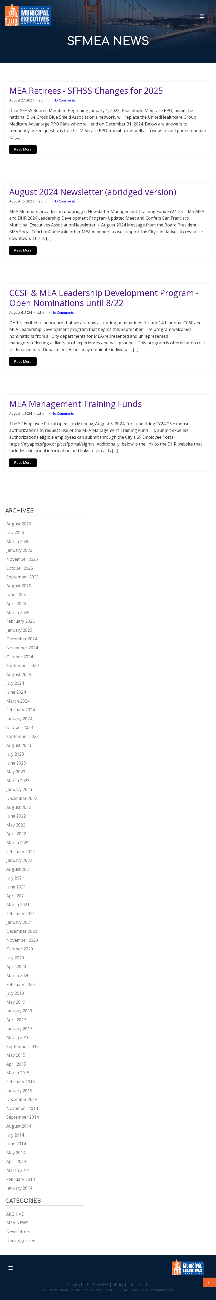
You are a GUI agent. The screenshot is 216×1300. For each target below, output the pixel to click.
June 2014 (16, 1144)
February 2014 (20, 1179)
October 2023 (19, 727)
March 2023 (18, 781)
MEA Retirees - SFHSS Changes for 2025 (86, 91)
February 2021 (20, 913)
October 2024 (19, 657)
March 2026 (18, 541)
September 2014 (22, 1117)
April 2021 (16, 896)
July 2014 (15, 1135)
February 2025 (20, 621)
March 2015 (18, 1073)
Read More (23, 149)
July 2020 (15, 958)
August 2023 (18, 745)
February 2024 (20, 710)
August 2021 (18, 869)
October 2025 (19, 568)
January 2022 (19, 860)
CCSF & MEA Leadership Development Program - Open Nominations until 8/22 (104, 298)
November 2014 (22, 1108)
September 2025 (22, 577)
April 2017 (16, 1020)
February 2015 (20, 1082)
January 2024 (19, 719)
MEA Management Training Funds (75, 404)
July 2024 (15, 683)
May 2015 (15, 1055)
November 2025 (22, 559)
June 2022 (16, 816)
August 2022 (18, 807)
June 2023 (16, 763)
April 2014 (16, 1161)
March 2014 (18, 1170)
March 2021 (18, 904)
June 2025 (16, 594)
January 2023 (19, 789)
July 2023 (15, 754)
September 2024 (22, 665)
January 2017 (19, 1029)
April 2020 (16, 966)
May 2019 (15, 1002)
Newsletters (18, 1232)
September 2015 (22, 1046)
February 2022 (20, 851)
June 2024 (16, 692)
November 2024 (22, 648)
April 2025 (16, 603)
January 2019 (19, 1011)
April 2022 (16, 834)
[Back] (210, 1282)
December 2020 (21, 931)
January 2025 (19, 630)
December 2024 (21, 639)
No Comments (64, 100)
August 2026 (18, 524)
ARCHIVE (15, 1214)
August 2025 (18, 586)
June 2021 (16, 887)
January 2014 (19, 1188)
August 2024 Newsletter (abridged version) (92, 192)
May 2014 (15, 1153)
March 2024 (18, 701)
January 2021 (19, 922)
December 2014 (21, 1099)
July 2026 (15, 532)
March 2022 (18, 842)
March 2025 (18, 612)
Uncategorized (20, 1241)
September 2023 (22, 736)
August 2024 (18, 674)
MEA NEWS (17, 1223)
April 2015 (16, 1064)
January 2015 (19, 1091)
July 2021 (15, 878)
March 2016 (18, 1037)
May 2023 (15, 772)
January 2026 (19, 550)
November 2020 (22, 940)
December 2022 (21, 798)
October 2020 (19, 949)
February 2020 (20, 984)
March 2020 (18, 975)
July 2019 (15, 993)
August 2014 (18, 1126)
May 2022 (15, 825)
